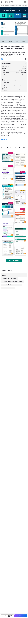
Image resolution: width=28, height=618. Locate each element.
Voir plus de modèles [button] (14, 260)
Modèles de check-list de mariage (9, 278)
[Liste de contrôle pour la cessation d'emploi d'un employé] (20, 198)
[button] (7, 615)
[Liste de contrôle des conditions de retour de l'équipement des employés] (7, 157)
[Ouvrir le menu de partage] (25, 59)
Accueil (2, 5)
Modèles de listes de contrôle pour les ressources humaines (13, 275)
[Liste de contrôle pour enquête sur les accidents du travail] (7, 229)
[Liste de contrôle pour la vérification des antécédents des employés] (20, 216)
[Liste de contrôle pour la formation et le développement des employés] (20, 160)
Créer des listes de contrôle (11, 5)
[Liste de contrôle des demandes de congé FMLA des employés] (20, 235)
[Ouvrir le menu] (25, 2)
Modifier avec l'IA (21, 616)
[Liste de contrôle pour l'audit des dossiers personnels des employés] (7, 173)
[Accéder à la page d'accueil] (7, 2)
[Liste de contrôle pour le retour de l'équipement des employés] (7, 210)
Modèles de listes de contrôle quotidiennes (11, 284)
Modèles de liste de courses (8, 287)
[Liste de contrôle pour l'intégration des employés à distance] (20, 179)
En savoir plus (5, 139)
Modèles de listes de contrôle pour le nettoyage (12, 281)
